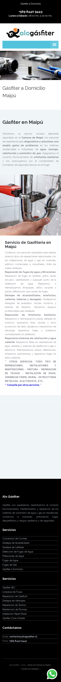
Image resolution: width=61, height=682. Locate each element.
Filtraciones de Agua (13, 556)
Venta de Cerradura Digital (39, 665)
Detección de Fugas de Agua (17, 551)
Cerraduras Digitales (30, 669)
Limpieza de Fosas (12, 592)
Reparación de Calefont (14, 596)
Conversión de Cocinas (14, 538)
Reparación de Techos (14, 605)
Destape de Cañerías (13, 547)
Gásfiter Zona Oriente (13, 618)
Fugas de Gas (9, 565)
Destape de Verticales (13, 600)
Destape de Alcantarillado (15, 543)
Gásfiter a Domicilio (12, 569)
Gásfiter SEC (8, 587)
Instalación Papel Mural (14, 614)
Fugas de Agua (10, 560)
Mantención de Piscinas (14, 609)
